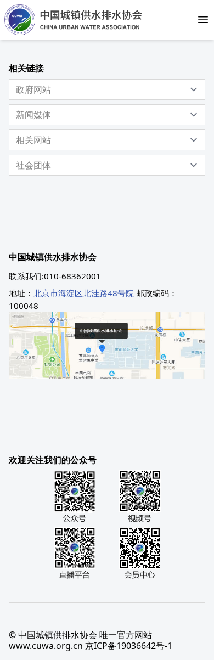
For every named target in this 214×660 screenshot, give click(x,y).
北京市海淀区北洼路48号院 (83, 292)
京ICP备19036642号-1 (128, 646)
